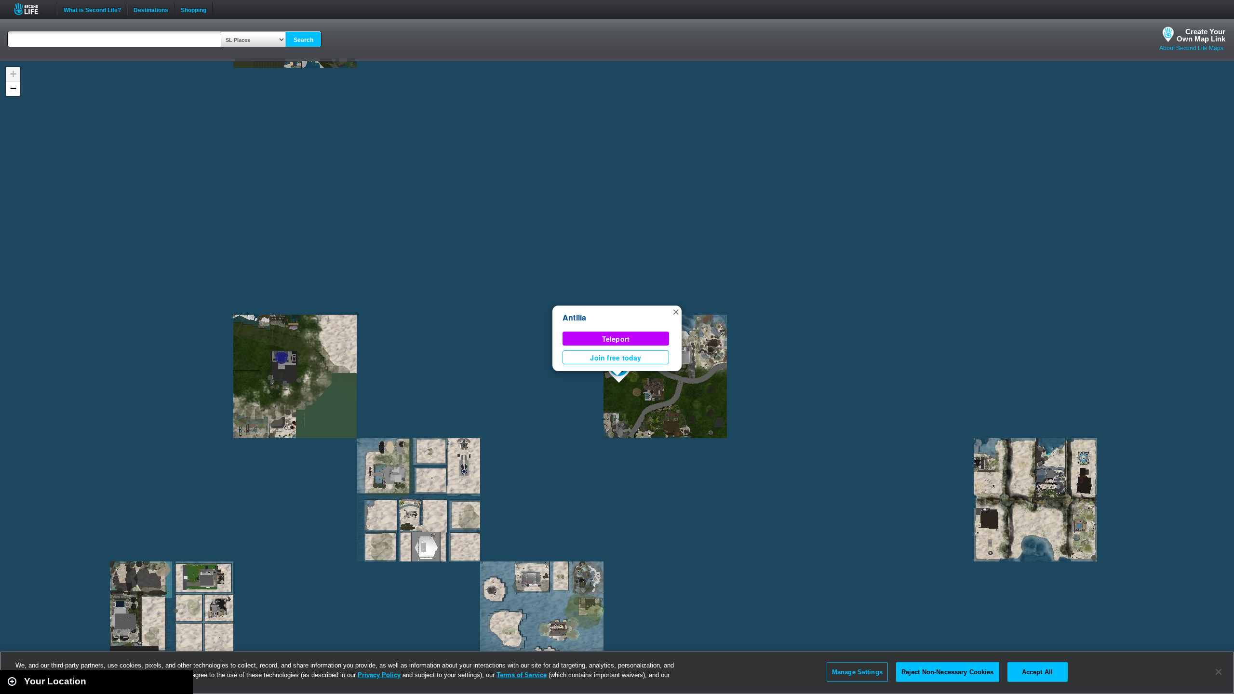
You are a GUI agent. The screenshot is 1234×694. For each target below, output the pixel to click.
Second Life (31, 8)
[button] (676, 311)
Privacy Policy (379, 675)
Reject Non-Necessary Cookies (947, 671)
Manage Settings (857, 671)
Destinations (151, 9)
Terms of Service (521, 675)
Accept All (1037, 671)
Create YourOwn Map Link (1201, 35)
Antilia (575, 317)
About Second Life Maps (1191, 48)
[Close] (1218, 671)
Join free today (615, 357)
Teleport (616, 339)
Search (303, 40)
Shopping (193, 9)
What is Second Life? (92, 9)
